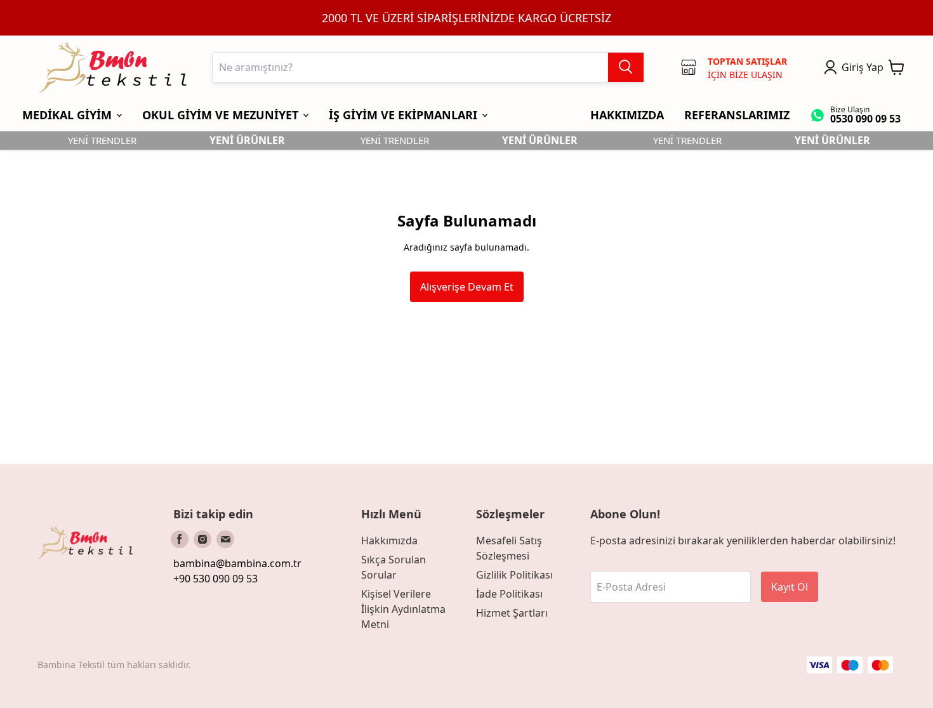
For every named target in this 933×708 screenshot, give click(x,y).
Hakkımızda (389, 540)
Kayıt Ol (789, 587)
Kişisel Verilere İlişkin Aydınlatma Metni (403, 609)
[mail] (225, 539)
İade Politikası (509, 594)
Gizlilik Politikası (514, 575)
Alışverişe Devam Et (466, 287)
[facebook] (180, 539)
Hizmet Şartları (512, 613)
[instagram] (202, 539)
